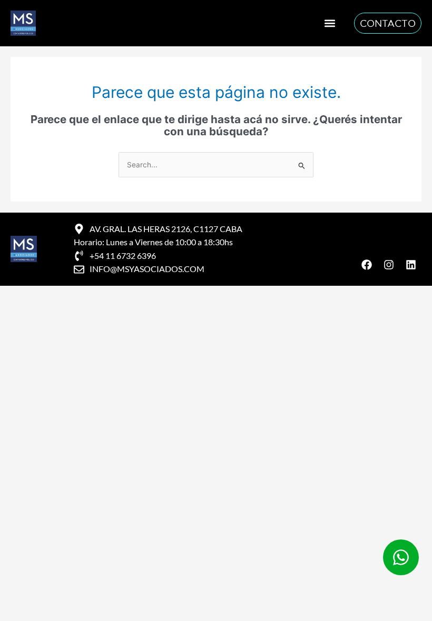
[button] (329, 23)
